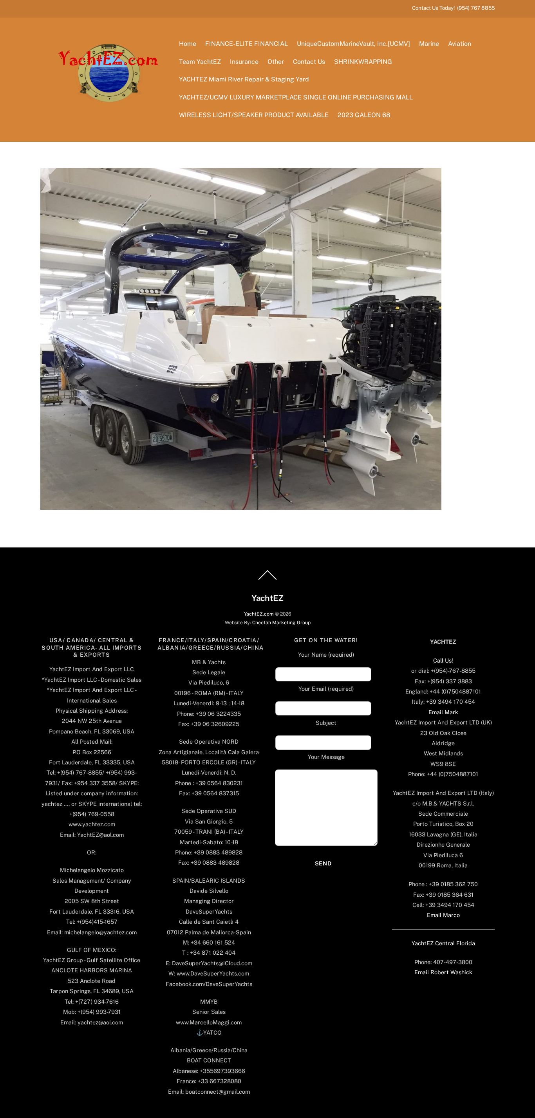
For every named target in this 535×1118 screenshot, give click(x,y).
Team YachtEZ (200, 61)
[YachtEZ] (104, 123)
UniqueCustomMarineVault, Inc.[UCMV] (353, 43)
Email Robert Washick (443, 972)
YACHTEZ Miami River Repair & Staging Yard (244, 79)
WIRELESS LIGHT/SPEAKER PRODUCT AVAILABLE (254, 115)
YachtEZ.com (259, 614)
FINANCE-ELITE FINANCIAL (246, 43)
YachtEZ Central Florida (443, 943)
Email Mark (443, 712)
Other (276, 61)
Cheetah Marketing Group (281, 622)
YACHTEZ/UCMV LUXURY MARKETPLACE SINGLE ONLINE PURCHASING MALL (296, 97)
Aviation (459, 43)
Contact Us (309, 61)
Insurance (244, 61)
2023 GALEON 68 (364, 115)
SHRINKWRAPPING (363, 61)
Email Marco (443, 915)
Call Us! (443, 660)
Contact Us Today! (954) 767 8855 (453, 8)
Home (187, 43)
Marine (429, 43)
